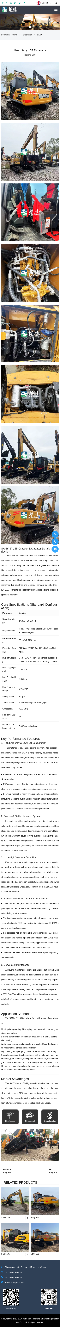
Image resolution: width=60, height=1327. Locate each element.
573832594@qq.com (14, 1282)
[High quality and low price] (30, 22)
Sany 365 (7, 1172)
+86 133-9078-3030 (13, 1272)
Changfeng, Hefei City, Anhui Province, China (25, 1267)
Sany (39, 35)
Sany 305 (53, 1172)
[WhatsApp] (55, 534)
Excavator (27, 35)
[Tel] (55, 541)
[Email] (55, 549)
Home (14, 35)
